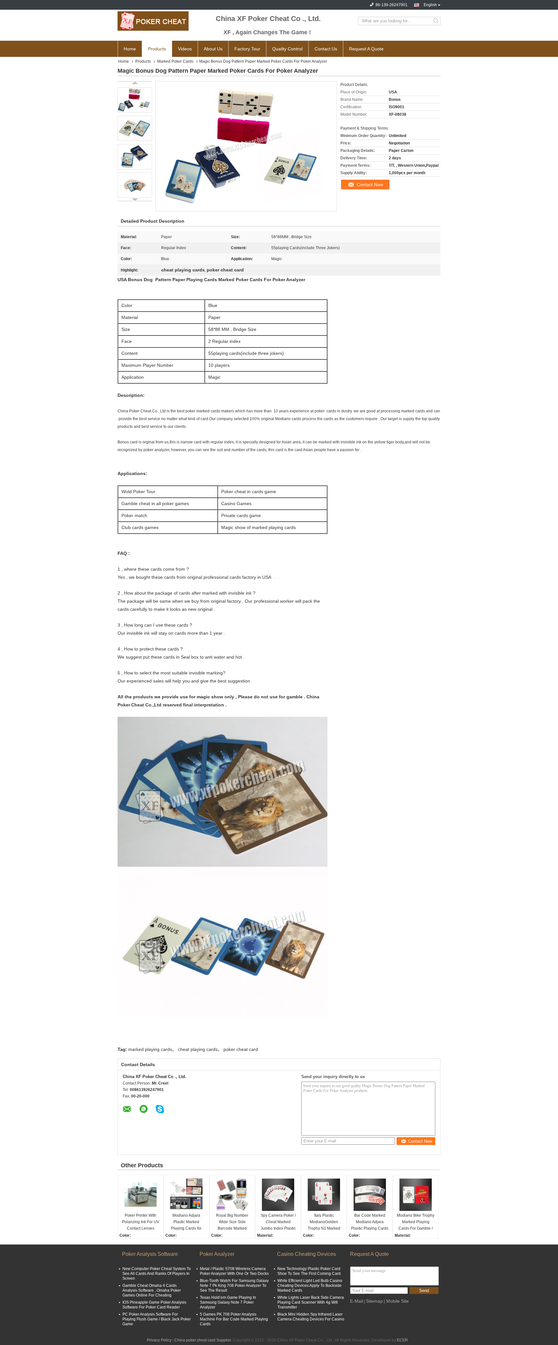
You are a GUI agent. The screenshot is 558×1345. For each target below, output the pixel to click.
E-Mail (356, 1301)
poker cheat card (240, 1049)
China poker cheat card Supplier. (203, 1340)
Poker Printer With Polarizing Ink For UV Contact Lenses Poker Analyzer (140, 1222)
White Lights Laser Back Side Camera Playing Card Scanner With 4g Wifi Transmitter (310, 1302)
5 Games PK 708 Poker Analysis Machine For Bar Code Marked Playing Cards (234, 1319)
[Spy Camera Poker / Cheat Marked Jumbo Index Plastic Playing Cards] (278, 1195)
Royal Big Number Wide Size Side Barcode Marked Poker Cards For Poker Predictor (232, 1222)
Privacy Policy (159, 1340)
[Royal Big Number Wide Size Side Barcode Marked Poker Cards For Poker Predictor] (232, 1195)
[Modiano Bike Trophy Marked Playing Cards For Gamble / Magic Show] (415, 1195)
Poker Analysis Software (150, 1254)
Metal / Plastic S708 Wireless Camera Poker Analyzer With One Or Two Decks (234, 1271)
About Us (213, 48)
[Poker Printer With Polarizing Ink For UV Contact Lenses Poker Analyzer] (140, 1195)
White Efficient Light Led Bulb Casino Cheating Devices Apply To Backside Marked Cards (309, 1285)
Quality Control (287, 48)
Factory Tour (247, 48)
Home (130, 48)
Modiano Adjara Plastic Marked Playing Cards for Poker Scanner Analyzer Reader (186, 1222)
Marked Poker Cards (175, 61)
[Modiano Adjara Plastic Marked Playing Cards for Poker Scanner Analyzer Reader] (186, 1195)
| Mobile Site (396, 1301)
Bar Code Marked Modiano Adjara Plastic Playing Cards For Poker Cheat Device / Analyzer (369, 1222)
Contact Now (370, 184)
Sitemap (374, 1301)
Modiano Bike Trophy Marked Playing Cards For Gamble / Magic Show (415, 1222)
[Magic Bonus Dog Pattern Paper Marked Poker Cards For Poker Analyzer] (135, 99)
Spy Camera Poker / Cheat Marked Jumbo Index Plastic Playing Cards (278, 1222)
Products (157, 48)
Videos (185, 48)
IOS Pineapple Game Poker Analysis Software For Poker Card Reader (154, 1304)
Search (436, 21)
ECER (402, 1340)
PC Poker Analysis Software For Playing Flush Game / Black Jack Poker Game (156, 1319)
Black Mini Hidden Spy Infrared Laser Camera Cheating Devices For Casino (310, 1316)
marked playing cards (150, 1049)
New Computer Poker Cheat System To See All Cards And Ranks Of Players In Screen (156, 1273)
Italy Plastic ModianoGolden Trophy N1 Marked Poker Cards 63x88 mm (324, 1222)
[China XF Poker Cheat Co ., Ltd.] (153, 21)
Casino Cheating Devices (306, 1254)
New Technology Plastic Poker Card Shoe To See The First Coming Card (309, 1271)
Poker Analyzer (217, 1254)
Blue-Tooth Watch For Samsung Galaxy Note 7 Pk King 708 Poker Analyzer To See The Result (234, 1285)
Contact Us (326, 48)
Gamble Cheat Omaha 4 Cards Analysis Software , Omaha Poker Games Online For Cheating (151, 1290)
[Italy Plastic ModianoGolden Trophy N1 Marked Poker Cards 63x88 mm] (323, 1195)
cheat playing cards (198, 1049)
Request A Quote (366, 48)
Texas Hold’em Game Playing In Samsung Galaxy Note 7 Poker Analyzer (228, 1302)
